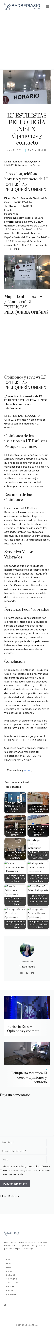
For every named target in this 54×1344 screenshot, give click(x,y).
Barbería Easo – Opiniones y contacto (23, 1029)
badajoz (10, 1275)
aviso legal (12, 1283)
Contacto (11, 1279)
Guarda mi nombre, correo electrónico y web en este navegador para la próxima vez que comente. (26, 1170)
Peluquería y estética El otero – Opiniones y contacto (29, 1077)
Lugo (8, 1264)
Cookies (10, 1287)
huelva (9, 1290)
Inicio (3, 1196)
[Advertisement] (27, 41)
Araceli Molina (40, 150)
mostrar (27, 770)
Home (9, 1260)
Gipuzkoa (11, 1294)
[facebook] (5, 1305)
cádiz (9, 1271)
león (8, 1267)
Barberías (13, 1196)
